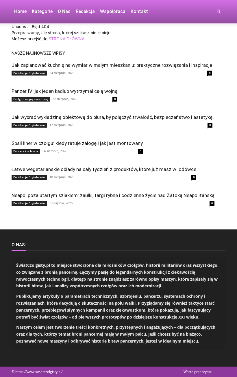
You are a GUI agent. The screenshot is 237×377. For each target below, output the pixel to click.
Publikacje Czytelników (29, 73)
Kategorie (42, 11)
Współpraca (112, 11)
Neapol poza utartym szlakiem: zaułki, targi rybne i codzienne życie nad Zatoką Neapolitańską (113, 195)
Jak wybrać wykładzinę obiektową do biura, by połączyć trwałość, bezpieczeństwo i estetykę (112, 117)
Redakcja (85, 11)
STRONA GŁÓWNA (66, 38)
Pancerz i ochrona (25, 151)
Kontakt (139, 11)
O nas (64, 11)
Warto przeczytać (198, 371)
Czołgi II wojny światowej (30, 99)
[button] (218, 11)
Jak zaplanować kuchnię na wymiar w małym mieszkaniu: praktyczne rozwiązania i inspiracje (112, 65)
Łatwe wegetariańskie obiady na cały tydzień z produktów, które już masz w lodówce (104, 169)
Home (20, 11)
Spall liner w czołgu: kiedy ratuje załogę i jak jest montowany (77, 143)
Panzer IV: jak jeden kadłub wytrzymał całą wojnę (64, 91)
